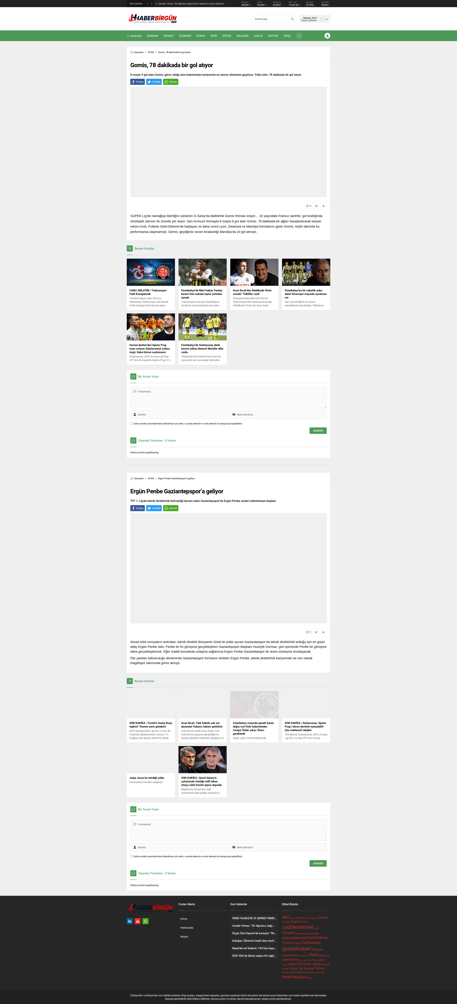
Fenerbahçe (318, 937)
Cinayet (288, 932)
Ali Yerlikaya (311, 918)
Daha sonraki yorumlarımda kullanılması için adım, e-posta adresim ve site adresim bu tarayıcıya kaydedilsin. (188, 423)
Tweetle (156, 81)
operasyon (290, 959)
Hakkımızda (186, 927)
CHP (316, 928)
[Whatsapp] (145, 921)
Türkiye (319, 968)
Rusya (315, 959)
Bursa (305, 921)
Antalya (286, 921)
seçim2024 (296, 963)
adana (292, 918)
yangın (286, 972)
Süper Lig (296, 968)
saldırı (322, 959)
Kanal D (305, 955)
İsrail (286, 976)
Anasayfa (139, 52)
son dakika (314, 963)
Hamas (297, 955)
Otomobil (302, 960)
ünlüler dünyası (305, 972)
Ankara (323, 917)
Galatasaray (311, 942)
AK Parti (300, 918)
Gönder (173, 81)
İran (322, 972)
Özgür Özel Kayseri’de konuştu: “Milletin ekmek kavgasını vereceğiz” (192, 3)
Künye (183, 918)
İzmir (309, 977)
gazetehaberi (297, 948)
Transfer (308, 968)
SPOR (151, 52)
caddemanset (297, 926)
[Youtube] (138, 921)
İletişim (184, 936)
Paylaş (140, 81)
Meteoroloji (324, 955)
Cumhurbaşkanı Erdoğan (307, 933)
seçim (285, 964)
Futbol (297, 943)
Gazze (317, 949)
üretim (317, 972)
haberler (287, 955)
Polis (309, 960)
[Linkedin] (130, 921)
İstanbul (299, 976)
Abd (285, 917)
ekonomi (300, 937)
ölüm (293, 972)
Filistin (287, 942)
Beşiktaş (296, 921)
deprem (287, 938)
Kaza (314, 954)
